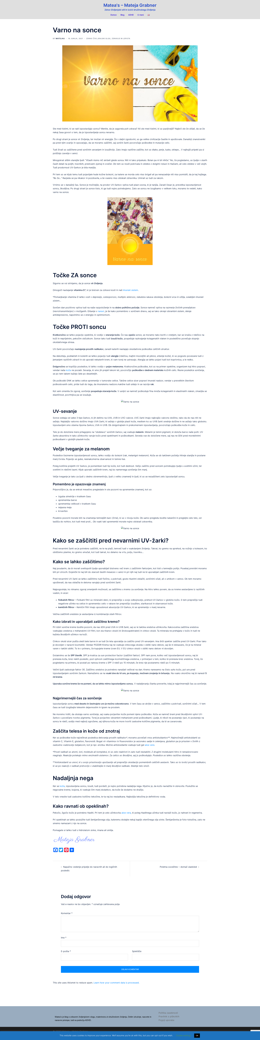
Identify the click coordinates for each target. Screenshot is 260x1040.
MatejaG (60, 38)
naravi (101, 311)
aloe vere (149, 745)
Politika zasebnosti (168, 1012)
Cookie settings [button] (183, 1035)
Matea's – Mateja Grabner (130, 5)
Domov (113, 15)
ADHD (131, 15)
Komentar (66, 913)
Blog (122, 15)
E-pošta (66, 951)
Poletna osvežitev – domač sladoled (178, 866)
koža (69, 370)
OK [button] (197, 1035)
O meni (140, 15)
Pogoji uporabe (166, 1020)
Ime (63, 937)
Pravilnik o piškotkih (169, 1016)
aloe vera (126, 812)
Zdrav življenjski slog (98, 38)
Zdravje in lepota (121, 38)
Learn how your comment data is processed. (116, 982)
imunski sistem (130, 290)
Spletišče (136, 951)
